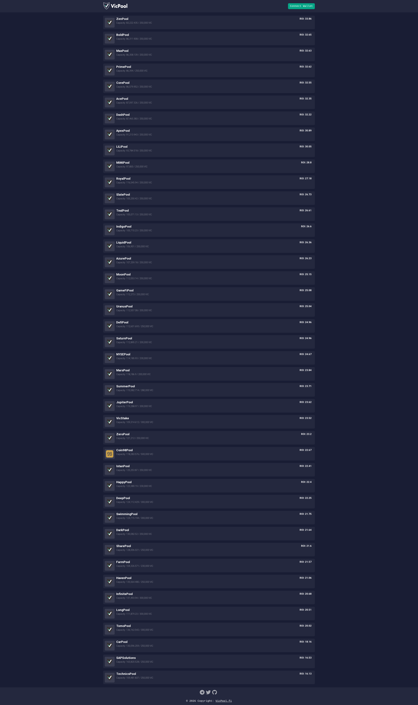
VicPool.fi (224, 701)
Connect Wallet (301, 6)
